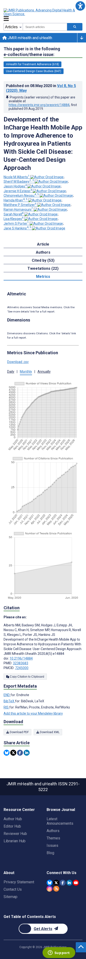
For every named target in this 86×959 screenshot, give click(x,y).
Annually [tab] (44, 371)
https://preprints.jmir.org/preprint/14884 (39, 105)
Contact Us (13, 889)
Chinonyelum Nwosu (21, 195)
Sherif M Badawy (19, 181)
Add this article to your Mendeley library (33, 713)
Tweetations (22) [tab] (43, 268)
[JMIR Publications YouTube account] (76, 883)
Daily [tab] (10, 371)
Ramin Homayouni (18, 209)
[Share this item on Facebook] (20, 753)
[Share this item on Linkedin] (27, 753)
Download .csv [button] (18, 362)
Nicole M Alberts (17, 177)
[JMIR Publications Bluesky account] (50, 883)
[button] (80, 5)
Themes (53, 838)
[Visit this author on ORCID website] (47, 177)
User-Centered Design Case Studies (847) (33, 71)
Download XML (49, 732)
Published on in (41, 88)
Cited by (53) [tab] (43, 260)
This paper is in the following (32, 51)
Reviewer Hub (15, 833)
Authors (53, 831)
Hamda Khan (15, 200)
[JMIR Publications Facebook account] (63, 883)
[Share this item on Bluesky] (7, 753)
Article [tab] (43, 244)
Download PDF (19, 732)
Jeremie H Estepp (18, 191)
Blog (50, 853)
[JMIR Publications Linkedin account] (69, 883)
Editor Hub (12, 826)
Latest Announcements (60, 821)
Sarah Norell (14, 214)
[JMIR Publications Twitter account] (56, 883)
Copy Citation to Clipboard (26, 676)
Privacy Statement (19, 882)
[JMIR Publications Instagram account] (50, 889)
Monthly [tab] (26, 371)
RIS (6, 707)
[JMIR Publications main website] (43, 12)
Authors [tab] (43, 252)
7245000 (21, 668)
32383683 (20, 663)
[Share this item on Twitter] (13, 753)
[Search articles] (74, 27)
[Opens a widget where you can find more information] (58, 953)
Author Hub (13, 819)
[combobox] (45, 27)
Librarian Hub (15, 841)
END (7, 695)
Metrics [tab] (43, 276)
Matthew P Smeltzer (20, 205)
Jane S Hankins (17, 228)
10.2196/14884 (21, 658)
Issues (52, 845)
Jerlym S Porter (16, 223)
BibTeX (9, 701)
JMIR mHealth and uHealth (29, 38)
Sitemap (10, 896)
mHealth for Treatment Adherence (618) (32, 64)
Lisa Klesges (14, 219)
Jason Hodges (15, 186)
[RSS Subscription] (56, 889)
